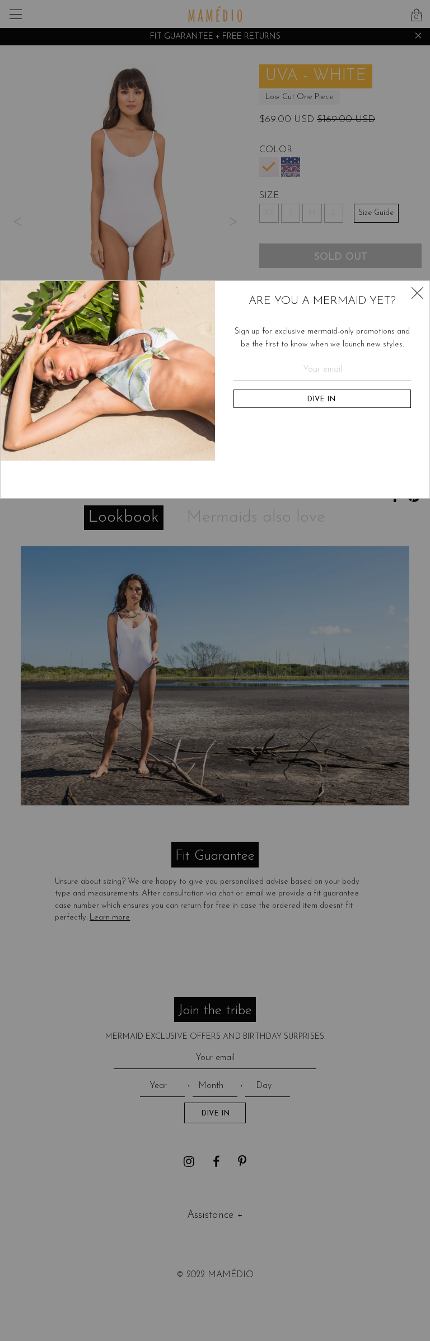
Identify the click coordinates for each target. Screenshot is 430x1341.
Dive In (322, 399)
